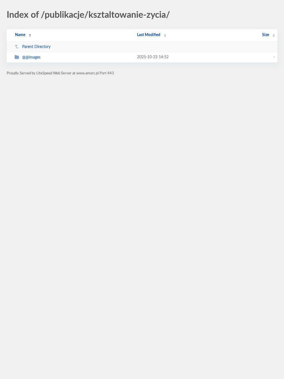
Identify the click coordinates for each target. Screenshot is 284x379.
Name (20, 35)
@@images (31, 57)
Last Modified (148, 35)
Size (265, 35)
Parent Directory (36, 47)
